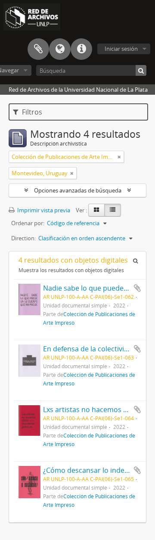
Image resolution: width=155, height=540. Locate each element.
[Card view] (96, 210)
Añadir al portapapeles (137, 288)
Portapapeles (38, 49)
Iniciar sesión (121, 49)
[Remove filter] (119, 156)
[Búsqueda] (141, 70)
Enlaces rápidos (81, 49)
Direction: (23, 238)
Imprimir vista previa (43, 210)
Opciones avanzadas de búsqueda (78, 190)
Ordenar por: (27, 223)
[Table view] (112, 210)
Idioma (60, 49)
